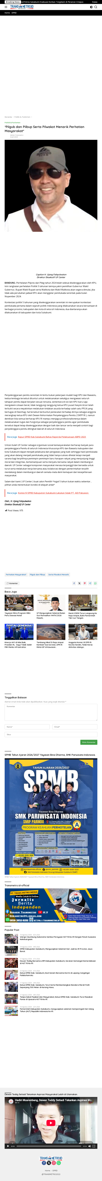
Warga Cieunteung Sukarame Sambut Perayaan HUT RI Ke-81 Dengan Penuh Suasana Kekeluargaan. (58, 938)
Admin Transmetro (16, 135)
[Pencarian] (95, 7)
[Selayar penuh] (94, 1146)
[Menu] (6, 7)
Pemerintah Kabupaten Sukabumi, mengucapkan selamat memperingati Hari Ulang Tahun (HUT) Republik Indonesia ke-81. (57, 1010)
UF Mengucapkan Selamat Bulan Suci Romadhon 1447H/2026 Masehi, (51, 615)
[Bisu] (89, 1146)
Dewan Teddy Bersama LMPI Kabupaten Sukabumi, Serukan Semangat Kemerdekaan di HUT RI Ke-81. (58, 962)
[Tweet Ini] (79, 583)
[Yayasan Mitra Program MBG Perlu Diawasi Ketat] (19, 603)
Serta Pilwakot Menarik (58, 574)
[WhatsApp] (59, 1163)
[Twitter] (49, 1163)
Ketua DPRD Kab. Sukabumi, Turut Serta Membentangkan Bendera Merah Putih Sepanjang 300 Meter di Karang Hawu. (55, 986)
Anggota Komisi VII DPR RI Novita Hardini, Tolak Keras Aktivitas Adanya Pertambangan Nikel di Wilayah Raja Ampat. (82, 644)
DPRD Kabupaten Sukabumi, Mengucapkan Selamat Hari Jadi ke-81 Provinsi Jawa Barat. (56, 950)
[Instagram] (54, 1163)
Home (47, 1170)
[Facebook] (44, 1163)
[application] (51, 1123)
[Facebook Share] (74, 583)
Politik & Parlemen (12, 122)
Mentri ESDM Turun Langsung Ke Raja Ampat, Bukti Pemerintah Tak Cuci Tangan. (83, 615)
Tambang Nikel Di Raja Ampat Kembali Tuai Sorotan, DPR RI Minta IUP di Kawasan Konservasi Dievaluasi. (50, 644)
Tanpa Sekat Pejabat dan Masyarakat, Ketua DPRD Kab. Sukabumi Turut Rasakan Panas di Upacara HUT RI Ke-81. (56, 998)
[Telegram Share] (90, 583)
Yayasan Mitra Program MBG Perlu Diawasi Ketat (17, 614)
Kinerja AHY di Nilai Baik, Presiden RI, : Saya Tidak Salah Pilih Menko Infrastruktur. (18, 644)
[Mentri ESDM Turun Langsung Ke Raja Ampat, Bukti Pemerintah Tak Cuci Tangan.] (83, 603)
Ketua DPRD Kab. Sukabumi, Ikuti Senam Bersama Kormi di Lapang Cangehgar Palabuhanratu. (55, 974)
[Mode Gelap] (91, 7)
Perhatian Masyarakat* (16, 574)
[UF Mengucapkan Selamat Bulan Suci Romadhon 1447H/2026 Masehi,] (51, 603)
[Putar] (8, 1146)
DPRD (55, 1170)
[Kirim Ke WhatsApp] (95, 583)
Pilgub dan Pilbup (37, 574)
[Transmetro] (21, 7)
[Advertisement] (51, 45)
